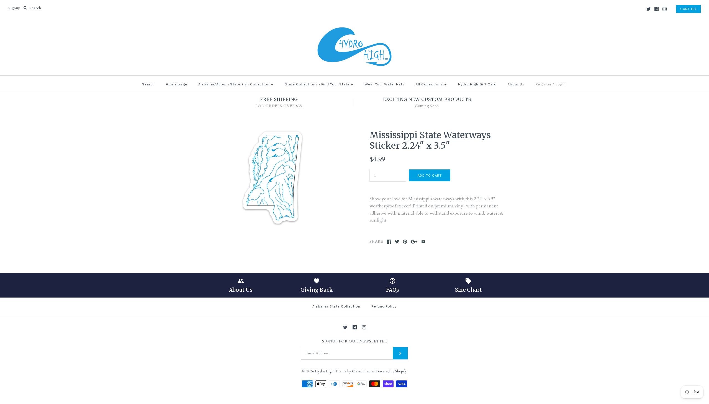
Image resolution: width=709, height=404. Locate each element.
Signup (14, 8)
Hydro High (324, 371)
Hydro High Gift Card (477, 84)
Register (543, 84)
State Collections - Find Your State (319, 84)
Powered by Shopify (391, 371)
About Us (516, 84)
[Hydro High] (354, 27)
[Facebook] (656, 9)
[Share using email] (423, 242)
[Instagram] (664, 9)
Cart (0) (688, 9)
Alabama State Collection (336, 306)
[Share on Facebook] (389, 242)
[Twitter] (648, 9)
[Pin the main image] (405, 242)
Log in (561, 84)
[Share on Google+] (414, 242)
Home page (176, 84)
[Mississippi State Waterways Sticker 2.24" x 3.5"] (272, 133)
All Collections (431, 84)
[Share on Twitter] (397, 242)
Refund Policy (384, 306)
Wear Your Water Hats (385, 84)
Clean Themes (363, 371)
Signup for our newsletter (354, 341)
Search (148, 84)
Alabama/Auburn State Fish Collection (235, 84)
